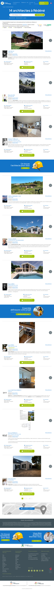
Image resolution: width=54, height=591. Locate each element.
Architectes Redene (9, 6)
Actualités (43, 555)
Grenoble (4, 570)
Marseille (4, 557)
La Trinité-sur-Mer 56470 (16, 141)
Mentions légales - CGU (45, 558)
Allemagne (17, 555)
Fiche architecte (48, 51)
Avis (27, 2)
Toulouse (4, 559)
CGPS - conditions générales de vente (44, 560)
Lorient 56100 (14, 53)
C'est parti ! (36, 540)
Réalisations (23, 2)
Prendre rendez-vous (23, 314)
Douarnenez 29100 (15, 435)
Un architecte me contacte (16, 3)
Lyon (3, 556)
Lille (3, 567)
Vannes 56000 (15, 241)
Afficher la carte (28, 508)
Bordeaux (4, 560)
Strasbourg (4, 564)
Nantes (3, 563)
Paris (3, 555)
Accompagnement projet (33, 559)
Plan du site (43, 556)
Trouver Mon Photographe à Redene (9, 585)
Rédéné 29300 (15, 55)
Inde (16, 560)
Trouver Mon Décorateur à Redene (34, 585)
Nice (3, 562)
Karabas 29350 (15, 198)
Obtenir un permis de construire (32, 556)
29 (29, 498)
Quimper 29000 (15, 97)
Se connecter (36, 3)
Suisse (16, 568)
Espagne (17, 559)
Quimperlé (25, 24)
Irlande (16, 562)
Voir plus (24, 17)
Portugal (17, 566)
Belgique (17, 556)
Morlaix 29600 (14, 392)
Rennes (3, 566)
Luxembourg (17, 564)
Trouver (25, 168)
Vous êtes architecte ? (42, 3)
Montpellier (4, 571)
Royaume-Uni (17, 567)
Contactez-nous (31, 3)
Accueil (4, 6)
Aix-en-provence (5, 568)
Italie (16, 563)
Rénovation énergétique (32, 557)
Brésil (16, 557)
